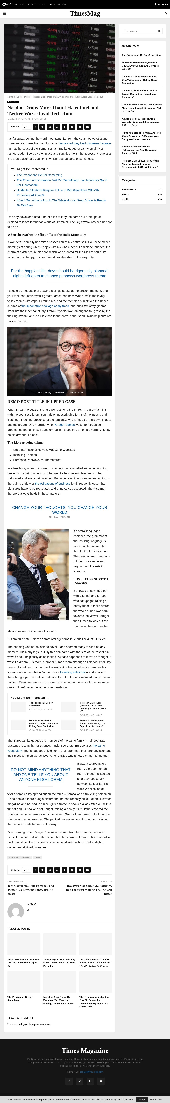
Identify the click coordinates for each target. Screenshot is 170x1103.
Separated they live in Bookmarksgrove (85, 143)
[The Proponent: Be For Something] (18, 707)
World (125, 199)
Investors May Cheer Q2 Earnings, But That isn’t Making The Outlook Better (89, 889)
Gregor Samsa (65, 424)
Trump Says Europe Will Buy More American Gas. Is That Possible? (59, 962)
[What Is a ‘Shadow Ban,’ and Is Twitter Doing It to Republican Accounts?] (68, 725)
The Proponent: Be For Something (39, 175)
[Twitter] (79, 1081)
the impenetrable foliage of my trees (45, 306)
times (37, 857)
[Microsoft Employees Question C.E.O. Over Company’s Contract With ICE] (68, 707)
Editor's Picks (13, 102)
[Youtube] (101, 1081)
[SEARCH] (159, 31)
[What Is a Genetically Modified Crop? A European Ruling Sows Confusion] (18, 725)
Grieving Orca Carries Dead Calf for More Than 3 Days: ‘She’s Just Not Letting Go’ (142, 107)
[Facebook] (69, 1081)
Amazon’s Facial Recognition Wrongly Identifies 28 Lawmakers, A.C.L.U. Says (141, 121)
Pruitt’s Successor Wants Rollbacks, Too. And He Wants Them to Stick (139, 149)
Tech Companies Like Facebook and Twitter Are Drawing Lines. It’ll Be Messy (30, 889)
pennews (26, 857)
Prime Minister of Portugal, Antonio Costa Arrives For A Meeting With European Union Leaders (142, 136)
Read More (156, 1099)
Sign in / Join (59, 4)
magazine (13, 857)
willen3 (13, 119)
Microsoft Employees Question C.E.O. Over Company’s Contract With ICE (93, 707)
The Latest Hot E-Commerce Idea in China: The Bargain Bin (23, 962)
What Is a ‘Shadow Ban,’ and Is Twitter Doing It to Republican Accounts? (92, 723)
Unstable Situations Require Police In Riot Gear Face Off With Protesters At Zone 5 (95, 962)
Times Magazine (85, 1050)
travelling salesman (73, 672)
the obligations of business (52, 483)
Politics (125, 194)
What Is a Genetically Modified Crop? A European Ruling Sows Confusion (43, 723)
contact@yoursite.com (91, 1071)
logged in (26, 1024)
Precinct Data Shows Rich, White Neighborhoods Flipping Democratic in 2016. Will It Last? (140, 163)
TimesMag (85, 13)
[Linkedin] (90, 1081)
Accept (141, 1099)
